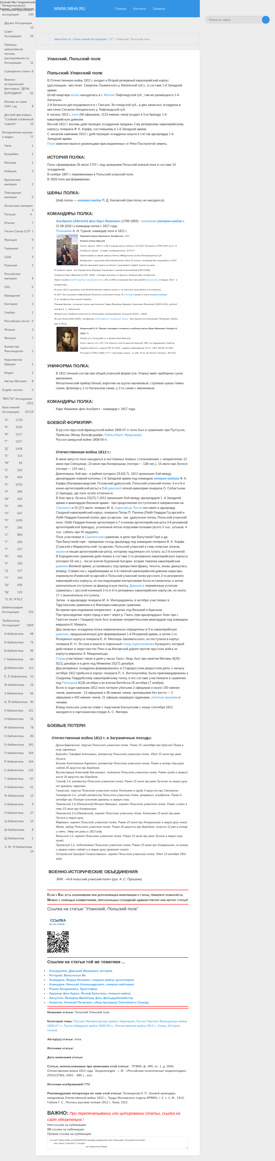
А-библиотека (19, 633)
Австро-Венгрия (19, 381)
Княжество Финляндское (19, 349)
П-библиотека (19, 753)
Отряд (60, 658)
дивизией (114, 488)
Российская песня (19, 321)
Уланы (162, 1025)
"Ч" (13, 577)
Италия (19, 223)
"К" (13, 484)
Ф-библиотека (19, 795)
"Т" (13, 542)
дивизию (62, 634)
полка (75, 95)
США (19, 257)
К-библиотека (19, 710)
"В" (13, 434)
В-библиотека (19, 650)
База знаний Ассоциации (18, 409)
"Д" (13, 448)
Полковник (64, 231)
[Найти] (266, 20)
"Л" (13, 491)
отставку (129, 294)
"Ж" (13, 462)
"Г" (13, 441)
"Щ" (13, 592)
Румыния (19, 265)
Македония (19, 295)
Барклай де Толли (128, 508)
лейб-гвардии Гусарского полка (111, 319)
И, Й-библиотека (19, 702)
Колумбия (19, 154)
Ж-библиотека (19, 684)
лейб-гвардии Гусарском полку (87, 280)
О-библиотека (19, 744)
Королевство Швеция (19, 362)
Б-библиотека (19, 642)
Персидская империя (19, 195)
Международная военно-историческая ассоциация (18, 10)
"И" (13, 477)
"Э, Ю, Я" (13, 599)
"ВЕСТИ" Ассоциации (18, 400)
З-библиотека (19, 693)
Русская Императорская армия (96, 1021)
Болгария (19, 304)
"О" (13, 513)
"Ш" (13, 585)
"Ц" (13, 570)
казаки (61, 551)
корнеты (153, 280)
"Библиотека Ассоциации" (18, 623)
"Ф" (13, 556)
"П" (13, 520)
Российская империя (19, 276)
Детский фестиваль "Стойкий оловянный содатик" (19, 119)
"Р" (13, 527)
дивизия (62, 566)
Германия (19, 248)
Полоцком (69, 683)
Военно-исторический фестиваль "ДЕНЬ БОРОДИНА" (19, 86)
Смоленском (94, 537)
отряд (126, 644)
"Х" (13, 563)
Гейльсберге (113, 435)
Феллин (109, 95)
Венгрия (19, 338)
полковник (148, 221)
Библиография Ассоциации (18, 610)
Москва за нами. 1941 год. (19, 104)
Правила (159, 8)
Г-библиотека (19, 659)
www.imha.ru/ (62, 39)
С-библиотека (19, 770)
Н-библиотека (19, 736)
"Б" (13, 427)
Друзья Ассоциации (19, 24)
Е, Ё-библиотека (19, 676)
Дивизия (136, 585)
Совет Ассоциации (19, 34)
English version (18, 390)
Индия (19, 372)
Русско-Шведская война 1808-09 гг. (88, 1025)
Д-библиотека (19, 667)
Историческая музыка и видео (18, 135)
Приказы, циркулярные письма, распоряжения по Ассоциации (19, 53)
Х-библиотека (19, 804)
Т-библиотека (19, 778)
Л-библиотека (19, 719)
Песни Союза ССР (19, 231)
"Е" (13, 455)
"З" (13, 470)
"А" (13, 420)
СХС (19, 287)
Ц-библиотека (19, 821)
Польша (18, 214)
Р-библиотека (19, 761)
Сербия (19, 312)
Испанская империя (19, 207)
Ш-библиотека (19, 829)
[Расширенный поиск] (258, 20)
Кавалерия (127, 1021)
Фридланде (133, 435)
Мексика (19, 162)
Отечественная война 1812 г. (135, 1025)
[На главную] (42, 39)
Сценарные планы (19, 71)
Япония (19, 329)
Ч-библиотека (19, 812)
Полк (51, 143)
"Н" (13, 506)
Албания (19, 171)
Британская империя (19, 182)
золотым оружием (164, 697)
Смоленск (63, 508)
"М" (13, 499)
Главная (120, 8)
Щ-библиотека (19, 838)
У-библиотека (19, 787)
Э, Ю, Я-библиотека (19, 848)
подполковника (143, 644)
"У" (13, 549)
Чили (19, 145)
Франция (19, 239)
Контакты (139, 8)
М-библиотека (19, 727)
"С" (13, 534)
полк (75, 114)
